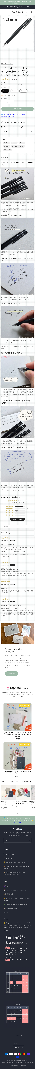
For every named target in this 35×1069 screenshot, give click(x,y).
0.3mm (5, 91)
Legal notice (23, 1065)
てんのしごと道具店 (16, 1060)
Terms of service (29, 1062)
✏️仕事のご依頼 (8, 894)
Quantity (4, 98)
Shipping (10, 84)
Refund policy (10, 1062)
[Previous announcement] (3, 7)
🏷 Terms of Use (9, 854)
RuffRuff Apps (25, 154)
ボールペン (7, 150)
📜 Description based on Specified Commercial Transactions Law (14, 874)
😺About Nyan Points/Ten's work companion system (17, 899)
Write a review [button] (17, 519)
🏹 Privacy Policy (9, 858)
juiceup (6, 146)
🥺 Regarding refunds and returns (14, 862)
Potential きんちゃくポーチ (23, 801)
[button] (4, 12)
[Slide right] (21, 59)
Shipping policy (14, 1065)
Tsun (32, 154)
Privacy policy (19, 1062)
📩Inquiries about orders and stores (15, 890)
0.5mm (23, 91)
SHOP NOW (17, 823)
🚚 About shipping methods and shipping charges (16, 867)
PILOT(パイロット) (7, 64)
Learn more (12, 673)
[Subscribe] (29, 840)
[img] (5, 538)
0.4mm (15, 91)
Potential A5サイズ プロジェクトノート (8, 802)
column (6, 912)
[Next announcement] (32, 7)
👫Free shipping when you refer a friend (16, 904)
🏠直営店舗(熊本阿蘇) (10, 908)
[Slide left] (14, 59)
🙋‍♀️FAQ (6, 886)
